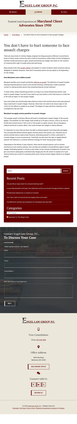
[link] (38, 4)
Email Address (9, 271)
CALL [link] (65, 12)
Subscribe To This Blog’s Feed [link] (18, 217)
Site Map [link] (23, 408)
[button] (13, 11)
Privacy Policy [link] (31, 408)
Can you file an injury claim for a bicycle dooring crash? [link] (25, 184)
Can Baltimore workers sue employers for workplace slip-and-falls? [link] (29, 202)
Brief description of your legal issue (15, 281)
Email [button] (39, 12)
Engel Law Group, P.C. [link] (34, 406)
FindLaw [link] (62, 408)
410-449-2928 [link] (41, 340)
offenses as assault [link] (40, 82)
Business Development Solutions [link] (47, 408)
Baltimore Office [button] (38, 366)
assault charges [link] (25, 68)
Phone (6, 261)
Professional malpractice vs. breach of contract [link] (23, 193)
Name (6, 250)
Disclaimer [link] (16, 408)
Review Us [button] (38, 393)
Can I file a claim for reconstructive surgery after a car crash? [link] (27, 197)
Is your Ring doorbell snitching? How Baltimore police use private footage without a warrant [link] (38, 188)
